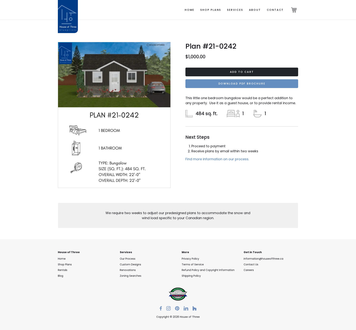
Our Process (127, 259)
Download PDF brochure (241, 83)
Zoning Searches (130, 276)
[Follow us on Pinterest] (177, 308)
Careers (249, 270)
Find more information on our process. (217, 159)
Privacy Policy (190, 259)
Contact (275, 10)
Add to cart (242, 72)
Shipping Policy (191, 276)
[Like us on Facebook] (161, 308)
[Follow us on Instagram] (168, 308)
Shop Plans (210, 10)
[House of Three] (68, 10)
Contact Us (251, 264)
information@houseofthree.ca (263, 259)
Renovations (128, 270)
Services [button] (235, 10)
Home (189, 10)
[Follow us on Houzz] (195, 308)
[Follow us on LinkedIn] (186, 308)
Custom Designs (130, 264)
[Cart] (294, 10)
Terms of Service (193, 264)
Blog (60, 276)
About (255, 10)
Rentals (62, 270)
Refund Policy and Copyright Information (208, 270)
